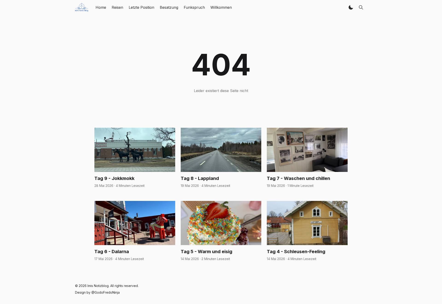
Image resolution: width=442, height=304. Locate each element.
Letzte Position (141, 7)
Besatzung (169, 7)
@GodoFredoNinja (105, 292)
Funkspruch (194, 7)
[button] (351, 7)
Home (101, 7)
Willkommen (221, 7)
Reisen (117, 7)
